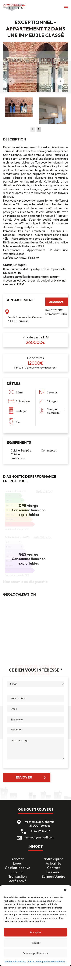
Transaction (17, 876)
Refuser (36, 942)
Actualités (53, 863)
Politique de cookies (15, 961)
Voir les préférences (35, 953)
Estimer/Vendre (53, 876)
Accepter (35, 932)
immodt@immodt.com (40, 837)
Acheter (17, 859)
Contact (53, 867)
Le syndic (53, 872)
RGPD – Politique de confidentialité (46, 961)
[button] (65, 890)
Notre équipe (53, 859)
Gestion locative (17, 867)
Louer (17, 863)
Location (17, 872)
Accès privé (17, 881)
